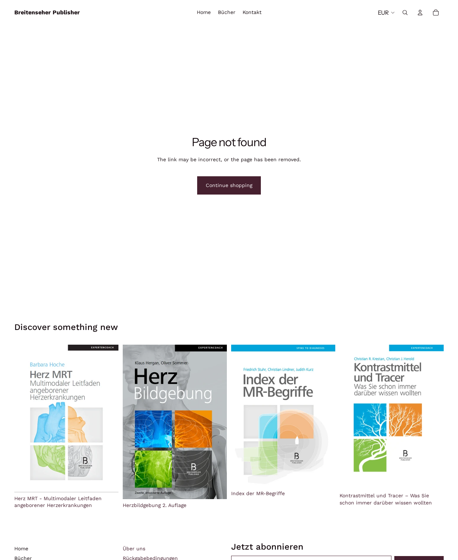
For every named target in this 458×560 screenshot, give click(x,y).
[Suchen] (405, 12)
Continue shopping (229, 185)
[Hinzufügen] (107, 481)
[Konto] (420, 12)
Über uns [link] (134, 548)
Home (21, 548)
